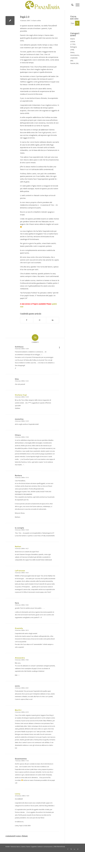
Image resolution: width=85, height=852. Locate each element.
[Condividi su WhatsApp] (39, 320)
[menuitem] (71, 5)
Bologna (73, 47)
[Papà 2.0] (10, 20)
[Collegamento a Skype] (71, 849)
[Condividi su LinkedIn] (52, 320)
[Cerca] (71, 5)
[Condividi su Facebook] (26, 320)
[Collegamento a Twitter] (77, 849)
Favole (72, 63)
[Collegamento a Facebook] (68, 849)
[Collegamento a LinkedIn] (74, 849)
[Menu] (76, 5)
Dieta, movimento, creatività (75, 55)
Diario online (37, 20)
